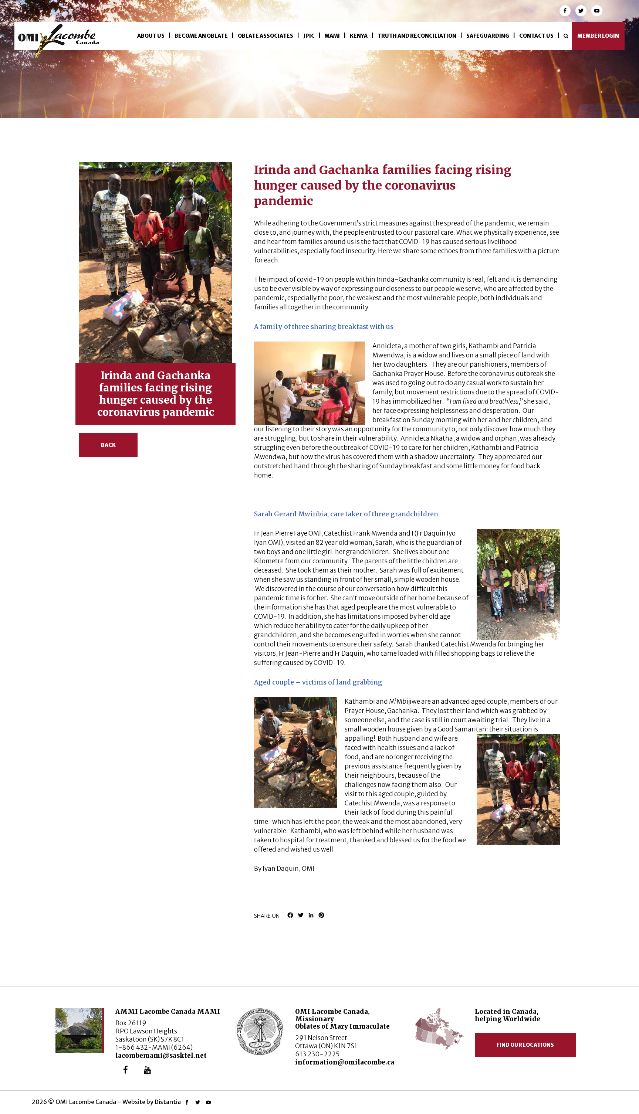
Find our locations (525, 1045)
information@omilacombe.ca (344, 1062)
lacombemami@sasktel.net (161, 1056)
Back (108, 445)
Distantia (168, 1101)
